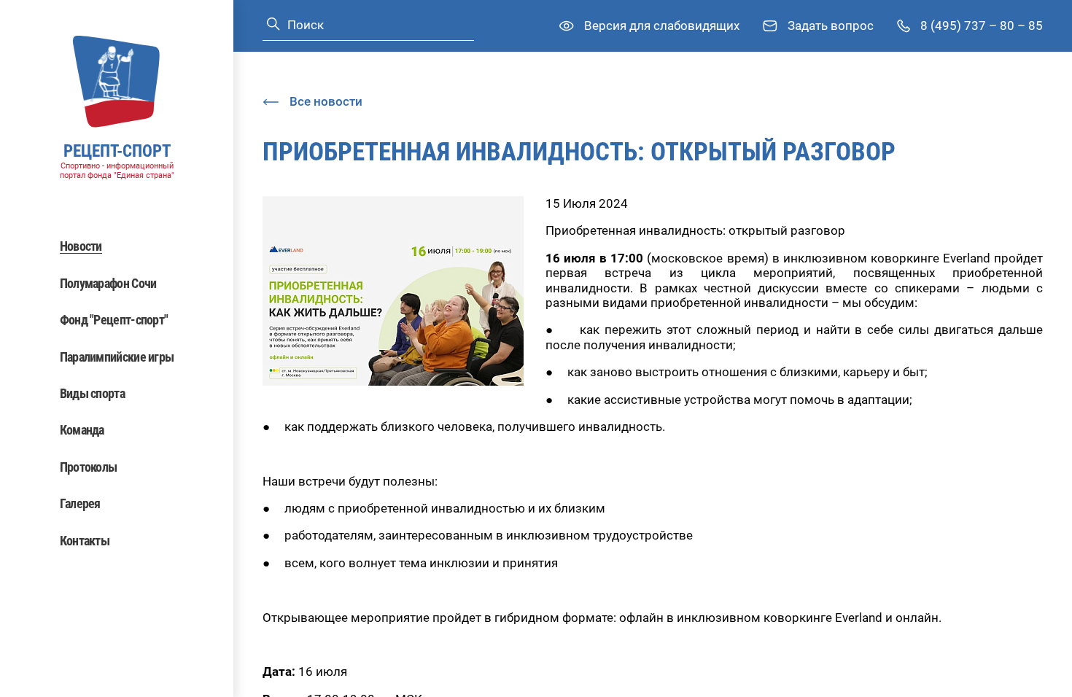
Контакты (84, 540)
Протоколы (88, 467)
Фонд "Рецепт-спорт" (114, 319)
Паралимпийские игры (117, 357)
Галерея (80, 503)
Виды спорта (92, 393)
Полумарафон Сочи (108, 283)
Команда (82, 429)
